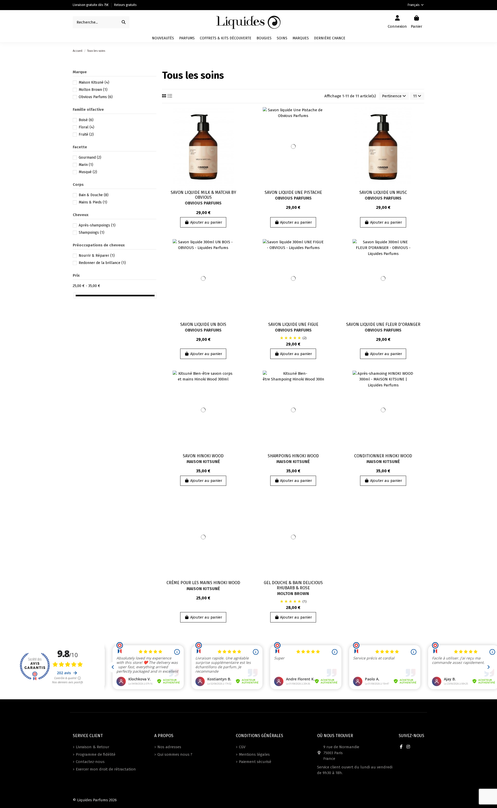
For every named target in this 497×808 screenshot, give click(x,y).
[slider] (75, 295)
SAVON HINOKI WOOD (203, 455)
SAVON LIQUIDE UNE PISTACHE (293, 192)
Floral (86, 127)
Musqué (88, 172)
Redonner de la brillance (102, 263)
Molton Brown (293, 593)
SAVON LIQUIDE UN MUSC (383, 192)
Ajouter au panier (206, 222)
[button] (300, 38)
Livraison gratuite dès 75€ (91, 5)
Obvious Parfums (203, 203)
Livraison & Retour (92, 747)
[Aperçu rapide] (240, 134)
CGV (242, 747)
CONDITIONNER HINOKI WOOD (383, 455)
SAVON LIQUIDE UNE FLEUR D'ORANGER (383, 324)
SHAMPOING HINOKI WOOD (293, 455)
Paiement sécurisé (255, 761)
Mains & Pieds (93, 202)
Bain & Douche (93, 195)
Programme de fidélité (95, 754)
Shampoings (91, 232)
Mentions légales (254, 754)
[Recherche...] (123, 22)
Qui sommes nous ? (174, 754)
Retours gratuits (125, 5)
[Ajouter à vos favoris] (240, 115)
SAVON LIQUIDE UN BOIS (203, 324)
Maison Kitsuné (203, 461)
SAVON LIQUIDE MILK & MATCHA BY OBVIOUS (203, 195)
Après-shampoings (97, 225)
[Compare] (240, 124)
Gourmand (90, 157)
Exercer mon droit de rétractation (106, 769)
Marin (86, 165)
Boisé (86, 120)
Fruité (86, 134)
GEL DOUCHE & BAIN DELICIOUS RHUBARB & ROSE (293, 585)
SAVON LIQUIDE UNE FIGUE (293, 324)
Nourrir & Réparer (97, 255)
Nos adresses (169, 747)
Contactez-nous (90, 761)
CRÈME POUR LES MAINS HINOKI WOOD (203, 582)
